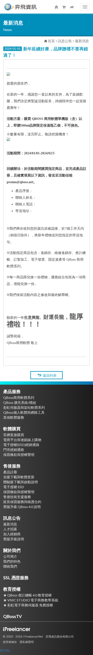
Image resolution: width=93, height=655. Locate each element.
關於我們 (12, 550)
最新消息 (82, 41)
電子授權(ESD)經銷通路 (21, 445)
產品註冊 (10, 472)
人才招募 (10, 529)
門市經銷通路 (13, 450)
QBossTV (12, 616)
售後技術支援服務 (17, 497)
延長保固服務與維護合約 (22, 502)
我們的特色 (12, 561)
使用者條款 (10, 642)
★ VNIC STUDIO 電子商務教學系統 (32, 600)
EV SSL (5, 650)
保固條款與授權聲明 (18, 454)
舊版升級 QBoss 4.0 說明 (22, 507)
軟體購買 (12, 428)
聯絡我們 (10, 566)
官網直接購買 (13, 435)
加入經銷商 (12, 534)
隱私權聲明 (27, 642)
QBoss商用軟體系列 (18, 397)
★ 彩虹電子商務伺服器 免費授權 (29, 605)
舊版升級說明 (13, 539)
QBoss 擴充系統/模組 (19, 402)
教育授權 (12, 589)
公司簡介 (10, 556)
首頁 (51, 41)
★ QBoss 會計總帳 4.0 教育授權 (27, 595)
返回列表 (50, 375)
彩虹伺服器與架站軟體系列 (24, 407)
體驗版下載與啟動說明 (20, 482)
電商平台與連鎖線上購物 (22, 440)
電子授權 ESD (13, 487)
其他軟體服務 (13, 417)
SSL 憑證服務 (16, 577)
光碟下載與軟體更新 (18, 477)
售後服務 (12, 465)
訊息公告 (12, 517)
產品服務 (12, 391)
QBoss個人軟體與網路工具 (24, 412)
